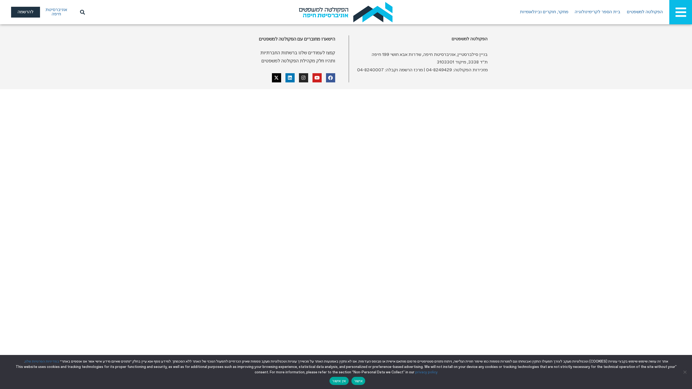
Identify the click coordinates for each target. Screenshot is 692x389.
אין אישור (339, 381)
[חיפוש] (81, 12)
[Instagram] (303, 77)
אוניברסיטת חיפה (56, 12)
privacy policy (426, 372)
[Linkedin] (290, 77)
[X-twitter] (276, 77)
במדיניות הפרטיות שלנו (42, 361)
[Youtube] (317, 77)
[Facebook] (330, 77)
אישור (358, 381)
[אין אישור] (685, 372)
